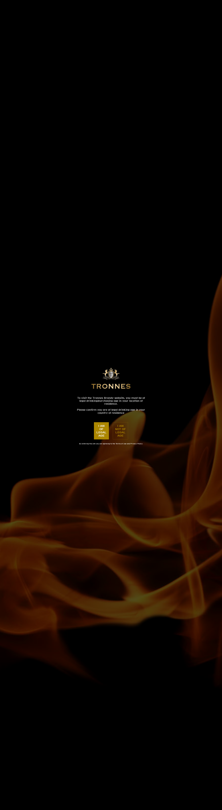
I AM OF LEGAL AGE (101, 430)
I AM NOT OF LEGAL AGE (120, 430)
